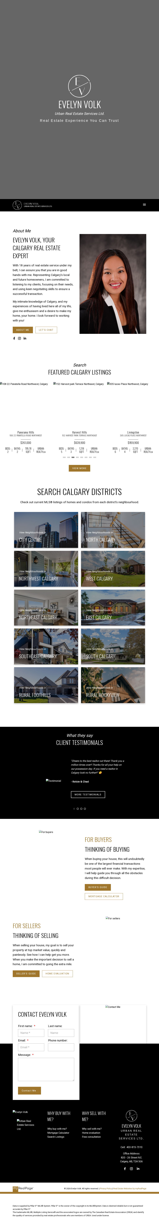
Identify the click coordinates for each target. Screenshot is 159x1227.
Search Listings (55, 1136)
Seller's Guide (26, 973)
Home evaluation (91, 1132)
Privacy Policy (106, 1188)
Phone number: (58, 1040)
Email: (22, 1040)
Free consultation (91, 1136)
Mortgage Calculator (104, 896)
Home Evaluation (57, 973)
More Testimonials (88, 794)
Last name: (55, 1026)
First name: (25, 1026)
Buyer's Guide (98, 887)
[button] (23, 330)
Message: (25, 1055)
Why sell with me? (92, 1128)
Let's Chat (46, 330)
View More (79, 468)
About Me (22, 330)
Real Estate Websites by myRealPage (129, 1188)
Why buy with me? (57, 1128)
